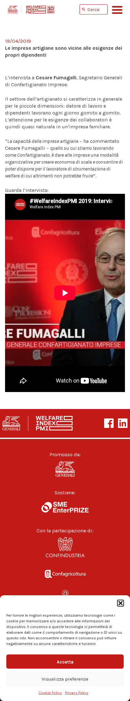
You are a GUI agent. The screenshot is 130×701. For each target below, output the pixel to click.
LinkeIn (122, 423)
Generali (65, 469)
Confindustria (65, 549)
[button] (120, 603)
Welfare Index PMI (31, 9)
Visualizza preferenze (65, 679)
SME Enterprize (65, 507)
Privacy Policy (76, 693)
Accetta (65, 662)
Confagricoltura (65, 572)
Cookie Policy (50, 693)
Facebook (109, 423)
